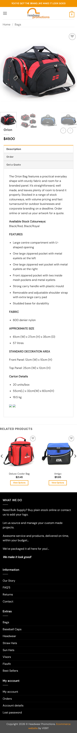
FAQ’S (6, 587)
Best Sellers (10, 671)
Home (6, 24)
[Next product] (63, 130)
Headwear (9, 636)
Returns (8, 594)
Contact (8, 601)
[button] (5, 13)
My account (10, 692)
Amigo (57, 473)
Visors (7, 657)
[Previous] (6, 71)
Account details (13, 705)
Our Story (9, 581)
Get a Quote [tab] (13, 164)
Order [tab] (10, 156)
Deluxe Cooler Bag (19, 473)
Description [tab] (13, 149)
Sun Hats (8, 650)
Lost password (12, 712)
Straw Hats (10, 643)
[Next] (71, 71)
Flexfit (7, 664)
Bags (18, 24)
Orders (7, 699)
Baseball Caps (12, 629)
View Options (19, 482)
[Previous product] (70, 130)
